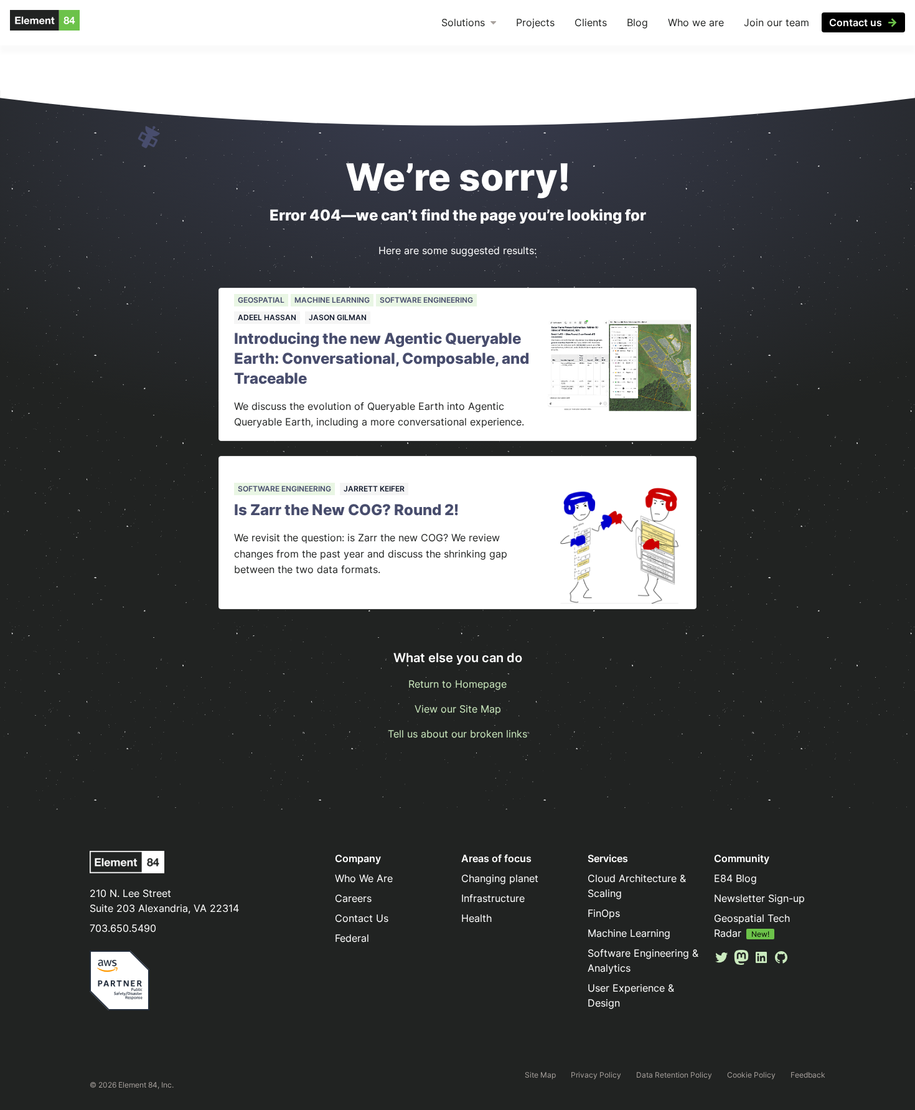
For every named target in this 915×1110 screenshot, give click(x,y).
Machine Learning (332, 300)
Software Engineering (426, 300)
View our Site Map (458, 709)
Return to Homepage (457, 684)
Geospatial (261, 300)
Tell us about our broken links (457, 734)
